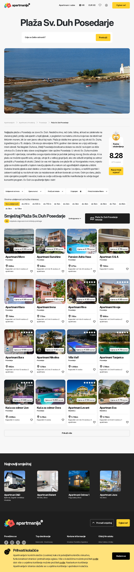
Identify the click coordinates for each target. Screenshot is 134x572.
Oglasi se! (121, 5)
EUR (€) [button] (92, 5)
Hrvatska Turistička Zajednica (77, 542)
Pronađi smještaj (104, 523)
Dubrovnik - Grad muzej (44, 542)
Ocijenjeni (74, 191)
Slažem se (121, 556)
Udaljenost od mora (12, 191)
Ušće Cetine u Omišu (105, 542)
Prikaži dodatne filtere (96, 191)
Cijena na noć (33, 191)
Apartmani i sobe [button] (67, 5)
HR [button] (83, 5)
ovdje (95, 558)
